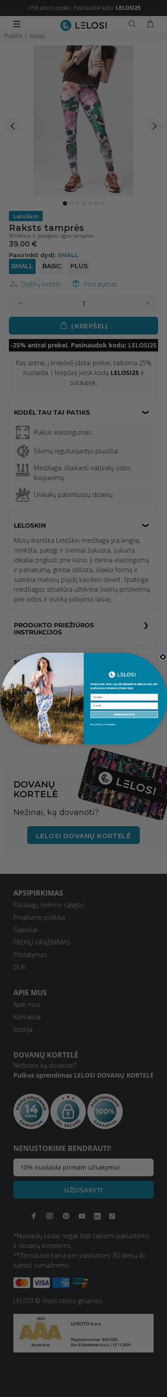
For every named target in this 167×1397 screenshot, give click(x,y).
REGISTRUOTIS (124, 714)
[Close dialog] (163, 657)
